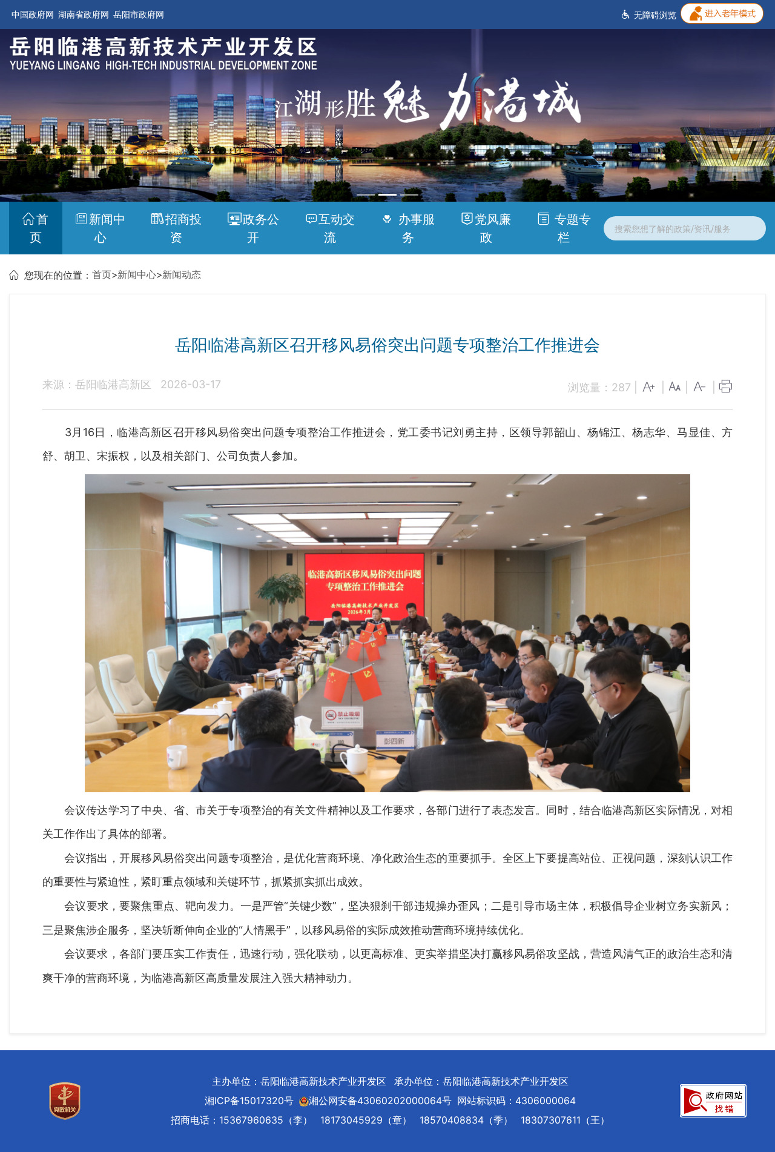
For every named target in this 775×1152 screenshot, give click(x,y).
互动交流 (336, 228)
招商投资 (183, 228)
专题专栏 (571, 228)
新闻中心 (107, 228)
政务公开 (261, 228)
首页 (39, 228)
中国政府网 (33, 14)
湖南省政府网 (83, 14)
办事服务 (415, 228)
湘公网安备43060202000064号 (380, 1101)
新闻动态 (181, 274)
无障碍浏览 (654, 15)
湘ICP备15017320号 (249, 1101)
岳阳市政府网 (138, 14)
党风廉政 (493, 228)
